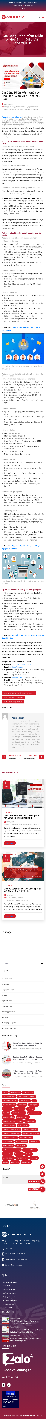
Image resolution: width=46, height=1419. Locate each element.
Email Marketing (24, 1100)
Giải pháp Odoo (7, 1017)
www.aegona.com (19, 677)
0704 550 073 (21, 1260)
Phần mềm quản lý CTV (30, 1129)
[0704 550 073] (42, 1181)
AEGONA (7, 1415)
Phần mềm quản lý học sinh (12, 117)
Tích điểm (28, 1154)
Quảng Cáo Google (9, 1293)
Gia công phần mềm (9, 1012)
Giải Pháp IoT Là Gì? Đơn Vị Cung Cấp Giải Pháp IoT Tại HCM (15, 757)
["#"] (7, 1177)
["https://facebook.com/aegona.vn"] (22, 9)
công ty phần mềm (8, 990)
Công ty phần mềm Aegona (22, 664)
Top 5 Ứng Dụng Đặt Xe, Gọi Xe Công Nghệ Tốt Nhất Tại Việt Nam (34, 757)
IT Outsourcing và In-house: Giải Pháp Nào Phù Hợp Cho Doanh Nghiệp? (27, 1072)
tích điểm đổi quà (8, 1158)
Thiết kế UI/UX (8, 1308)
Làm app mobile (19, 1109)
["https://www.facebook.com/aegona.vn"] (3, 1385)
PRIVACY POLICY (36, 1415)
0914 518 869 (10, 1254)
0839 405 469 (21, 1254)
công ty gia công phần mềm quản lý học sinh (19, 107)
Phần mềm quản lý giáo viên (13, 697)
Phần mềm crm (30, 1121)
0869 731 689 (10, 1260)
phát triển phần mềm (34, 1113)
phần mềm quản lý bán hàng (11, 1129)
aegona (5, 1092)
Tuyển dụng (18, 1154)
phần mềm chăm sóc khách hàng (12, 1121)
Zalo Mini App (26, 1162)
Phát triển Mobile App (19, 1113)
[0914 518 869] (42, 1189)
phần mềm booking (22, 1117)
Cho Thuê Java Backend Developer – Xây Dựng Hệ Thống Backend (21, 816)
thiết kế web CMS (8, 1146)
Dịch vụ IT (5, 995)
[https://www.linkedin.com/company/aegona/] (9, 1385)
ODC (31, 824)
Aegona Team (9, 104)
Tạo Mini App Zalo (22, 1158)
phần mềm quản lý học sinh (29, 109)
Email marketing (7, 1006)
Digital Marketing (7, 1001)
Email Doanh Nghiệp (10, 1300)
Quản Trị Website (9, 1289)
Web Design (34, 1158)
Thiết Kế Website (8, 1286)
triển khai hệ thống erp (30, 1150)
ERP (34, 1100)
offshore (36, 824)
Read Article (9, 843)
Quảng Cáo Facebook (10, 1297)
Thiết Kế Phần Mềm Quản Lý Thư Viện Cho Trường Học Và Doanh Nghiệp (24, 1322)
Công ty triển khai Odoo (9, 1100)
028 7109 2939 (10, 1248)
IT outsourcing (7, 1109)
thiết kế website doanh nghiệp (11, 1150)
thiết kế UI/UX (34, 1141)
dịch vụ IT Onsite (12, 824)
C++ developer (11, 898)
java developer (23, 824)
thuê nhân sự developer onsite (17, 900)
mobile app (31, 1109)
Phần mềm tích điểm (26, 1137)
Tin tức (8, 812)
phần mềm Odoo (23, 1125)
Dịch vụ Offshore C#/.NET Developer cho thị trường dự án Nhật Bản (25, 1340)
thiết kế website (21, 1146)
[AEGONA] (13, 17)
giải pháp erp (22, 1105)
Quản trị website (7, 1141)
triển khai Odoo (7, 1154)
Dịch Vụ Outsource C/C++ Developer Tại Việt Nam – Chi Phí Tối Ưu (23, 890)
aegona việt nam (15, 1092)
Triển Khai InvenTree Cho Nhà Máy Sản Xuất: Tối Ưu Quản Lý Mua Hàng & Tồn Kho (26, 1331)
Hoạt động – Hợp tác (9, 1023)
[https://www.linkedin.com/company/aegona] (24, 9)
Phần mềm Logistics (9, 1125)
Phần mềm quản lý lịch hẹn (31, 1133)
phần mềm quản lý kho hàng (11, 1133)
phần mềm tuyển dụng (9, 1137)
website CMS (15, 1162)
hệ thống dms (34, 1105)
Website (5, 1162)
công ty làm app (28, 1092)
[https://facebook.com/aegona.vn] (3, 1177)
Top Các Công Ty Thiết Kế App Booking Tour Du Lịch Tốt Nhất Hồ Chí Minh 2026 (28, 1058)
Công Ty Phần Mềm (8, 1096)
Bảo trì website (7, 979)
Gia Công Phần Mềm (9, 1105)
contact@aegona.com (18, 667)
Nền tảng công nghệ (9, 1028)
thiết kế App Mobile (21, 1141)
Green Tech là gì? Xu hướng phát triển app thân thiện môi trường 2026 (27, 1044)
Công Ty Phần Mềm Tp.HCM (26, 1096)
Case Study (5, 984)
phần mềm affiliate (8, 1117)
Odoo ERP (6, 1113)
